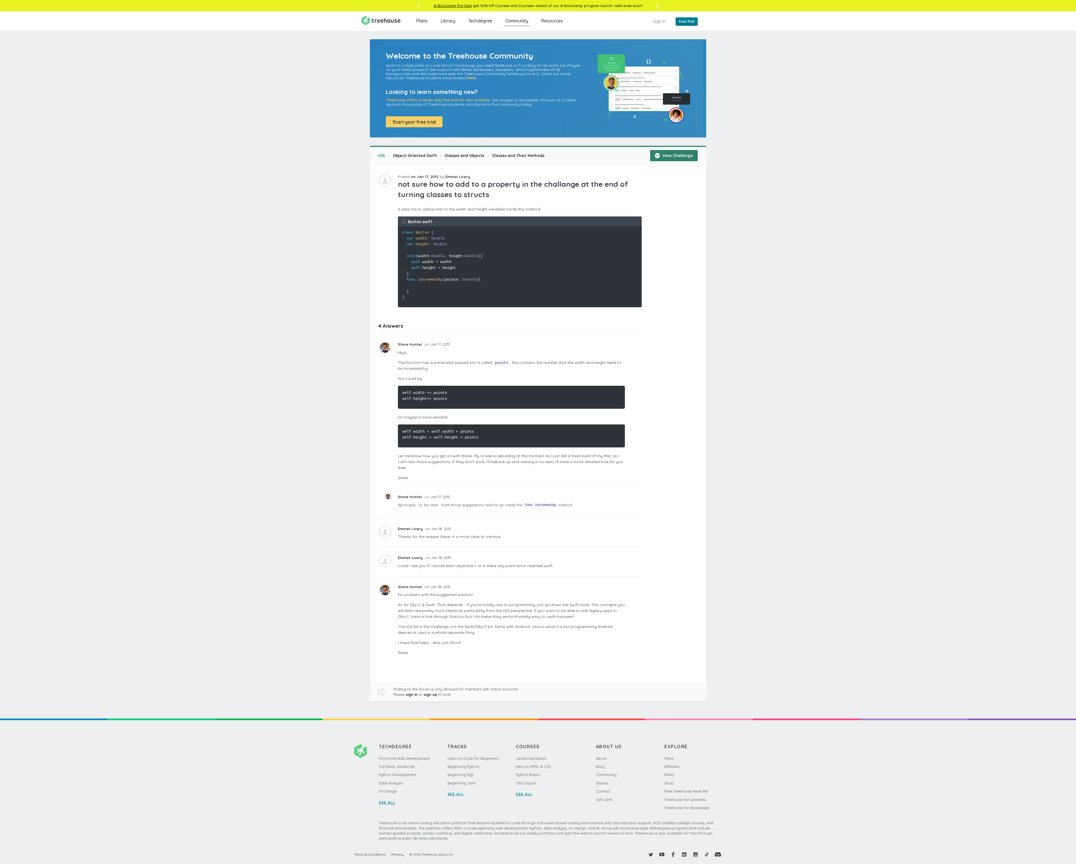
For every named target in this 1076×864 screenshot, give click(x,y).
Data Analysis (390, 783)
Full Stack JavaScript (397, 766)
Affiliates (671, 766)
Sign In (659, 21)
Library (447, 21)
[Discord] (718, 854)
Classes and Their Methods (518, 155)
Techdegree (480, 21)
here (471, 77)
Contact (603, 791)
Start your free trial (414, 122)
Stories (602, 783)
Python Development (397, 774)
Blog (600, 766)
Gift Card (604, 799)
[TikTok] (707, 854)
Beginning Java (461, 783)
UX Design (388, 791)
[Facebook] (673, 854)
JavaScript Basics (531, 758)
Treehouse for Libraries (684, 799)
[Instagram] (695, 854)
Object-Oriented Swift (415, 155)
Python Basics (528, 774)
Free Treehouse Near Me (686, 791)
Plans (422, 21)
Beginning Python (463, 766)
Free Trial (686, 21)
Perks (669, 774)
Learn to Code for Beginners (472, 758)
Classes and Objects (464, 155)
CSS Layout (526, 783)
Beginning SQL (460, 774)
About (601, 758)
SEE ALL (387, 802)
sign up (430, 694)
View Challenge (677, 155)
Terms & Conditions (370, 854)
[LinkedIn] (684, 854)
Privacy (397, 854)
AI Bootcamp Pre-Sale (452, 5)
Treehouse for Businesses (686, 807)
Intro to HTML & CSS (533, 766)
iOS (381, 155)
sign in (412, 694)
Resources (552, 21)
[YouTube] (662, 854)
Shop (669, 783)
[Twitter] (651, 854)
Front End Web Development (404, 758)
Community (516, 21)
